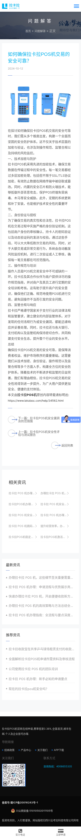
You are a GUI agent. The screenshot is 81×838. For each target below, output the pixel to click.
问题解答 (40, 31)
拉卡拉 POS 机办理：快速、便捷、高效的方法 (55, 515)
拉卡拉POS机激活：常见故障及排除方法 (55, 536)
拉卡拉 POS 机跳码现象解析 (24, 526)
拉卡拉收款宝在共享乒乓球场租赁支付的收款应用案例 (42, 649)
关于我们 (42, 750)
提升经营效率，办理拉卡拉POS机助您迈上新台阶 (55, 526)
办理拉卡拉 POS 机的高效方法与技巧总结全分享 (55, 493)
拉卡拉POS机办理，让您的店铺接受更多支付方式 (24, 504)
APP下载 (59, 750)
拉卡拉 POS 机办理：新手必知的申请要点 (38, 679)
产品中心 (26, 750)
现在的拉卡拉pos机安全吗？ (29, 689)
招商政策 (9, 750)
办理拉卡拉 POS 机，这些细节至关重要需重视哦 (42, 577)
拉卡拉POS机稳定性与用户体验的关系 (24, 536)
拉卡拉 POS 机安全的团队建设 (55, 504)
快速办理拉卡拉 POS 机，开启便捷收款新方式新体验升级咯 (42, 596)
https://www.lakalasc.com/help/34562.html (36, 400)
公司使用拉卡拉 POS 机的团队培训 (33, 669)
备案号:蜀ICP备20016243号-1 (20, 802)
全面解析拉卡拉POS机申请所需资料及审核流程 (42, 659)
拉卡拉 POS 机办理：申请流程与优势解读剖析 (24, 493)
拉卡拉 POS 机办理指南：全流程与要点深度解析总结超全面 (42, 615)
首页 (28, 31)
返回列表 (67, 445)
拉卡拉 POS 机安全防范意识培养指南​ (24, 515)
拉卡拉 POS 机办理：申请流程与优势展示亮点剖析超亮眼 (42, 587)
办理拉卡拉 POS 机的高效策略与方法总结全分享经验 (42, 606)
